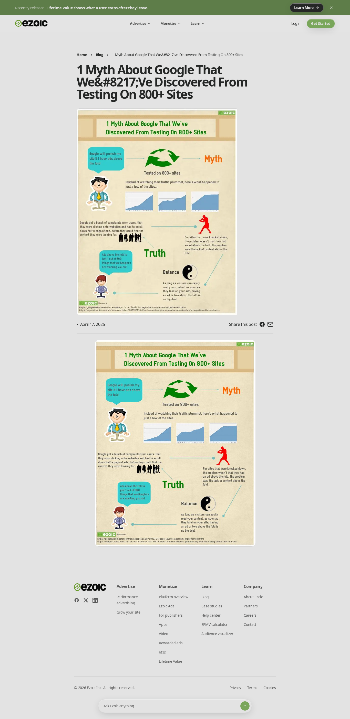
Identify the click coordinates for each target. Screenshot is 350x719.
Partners (251, 606)
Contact (250, 624)
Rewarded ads (170, 642)
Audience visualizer (217, 633)
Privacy (235, 687)
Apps (163, 624)
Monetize (168, 23)
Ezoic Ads (166, 606)
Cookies (269, 687)
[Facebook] (76, 600)
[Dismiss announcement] (331, 7)
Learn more (304, 7)
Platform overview (173, 596)
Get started (321, 23)
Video (163, 633)
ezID (162, 652)
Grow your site (128, 612)
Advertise (138, 23)
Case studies (211, 606)
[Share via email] (270, 324)
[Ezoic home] (31, 23)
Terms (252, 687)
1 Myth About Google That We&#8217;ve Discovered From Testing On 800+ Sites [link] (177, 54)
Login (296, 23)
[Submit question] (245, 706)
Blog (100, 54)
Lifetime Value (170, 661)
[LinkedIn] (95, 600)
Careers (250, 615)
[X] (85, 600)
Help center (210, 615)
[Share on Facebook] (262, 324)
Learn (195, 23)
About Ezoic (253, 596)
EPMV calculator (214, 624)
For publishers (171, 615)
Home (82, 54)
